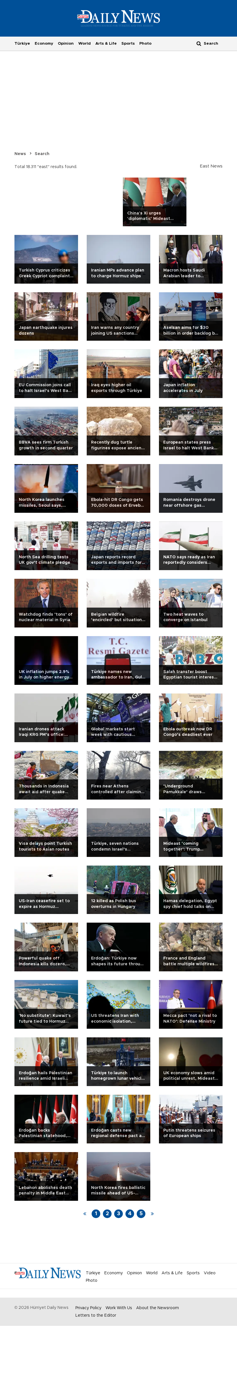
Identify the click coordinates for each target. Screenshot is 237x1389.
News (20, 154)
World (84, 44)
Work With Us (118, 1308)
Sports (128, 44)
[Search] (199, 43)
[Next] (152, 1213)
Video (210, 1273)
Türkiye (22, 44)
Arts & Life (106, 44)
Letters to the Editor (95, 1315)
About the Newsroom (157, 1308)
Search (42, 154)
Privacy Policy (88, 1308)
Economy (44, 44)
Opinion (66, 44)
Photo (145, 44)
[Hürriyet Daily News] (118, 18)
